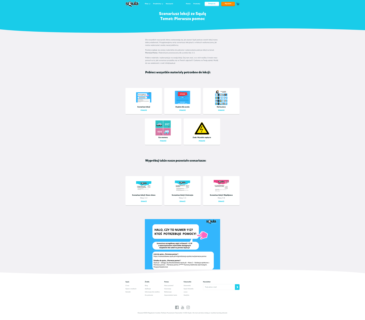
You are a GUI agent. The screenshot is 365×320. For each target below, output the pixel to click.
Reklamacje (168, 292)
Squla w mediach (130, 289)
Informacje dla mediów (152, 292)
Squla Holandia (188, 289)
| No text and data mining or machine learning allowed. (209, 313)
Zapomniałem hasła (170, 295)
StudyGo (186, 295)
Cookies (158, 313)
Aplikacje (148, 289)
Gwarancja (167, 289)
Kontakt (128, 292)
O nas (127, 285)
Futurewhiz (187, 285)
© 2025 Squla (187, 313)
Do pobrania (149, 295)
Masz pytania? (169, 285)
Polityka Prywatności (168, 313)
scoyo (185, 292)
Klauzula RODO (143, 313)
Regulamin (151, 313)
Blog (146, 285)
